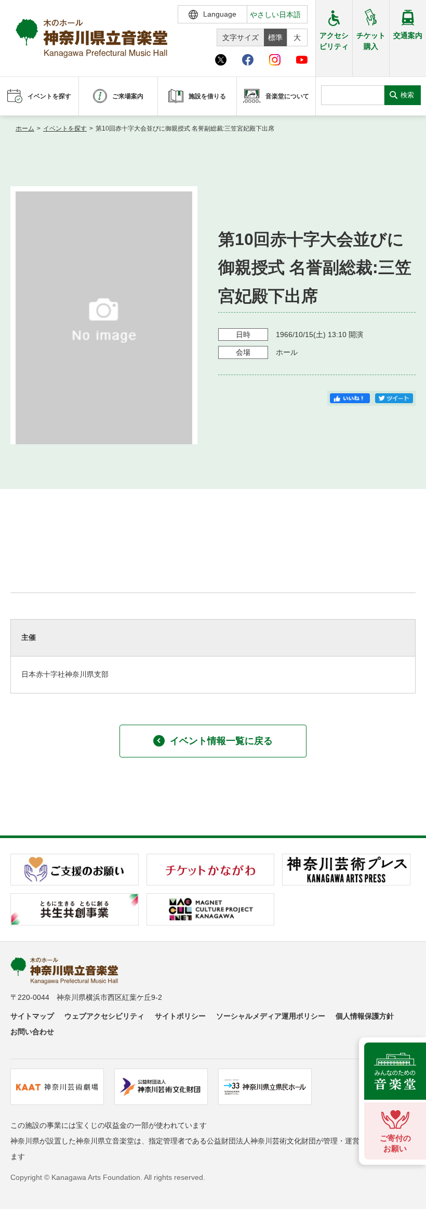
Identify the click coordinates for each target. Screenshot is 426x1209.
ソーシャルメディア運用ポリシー (270, 1016)
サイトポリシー (180, 1016)
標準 (275, 37)
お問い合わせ (32, 1031)
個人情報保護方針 (365, 1016)
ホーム (25, 128)
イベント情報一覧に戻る (221, 741)
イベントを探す (65, 128)
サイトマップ (32, 1016)
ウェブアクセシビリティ (104, 1016)
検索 (407, 95)
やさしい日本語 (275, 14)
